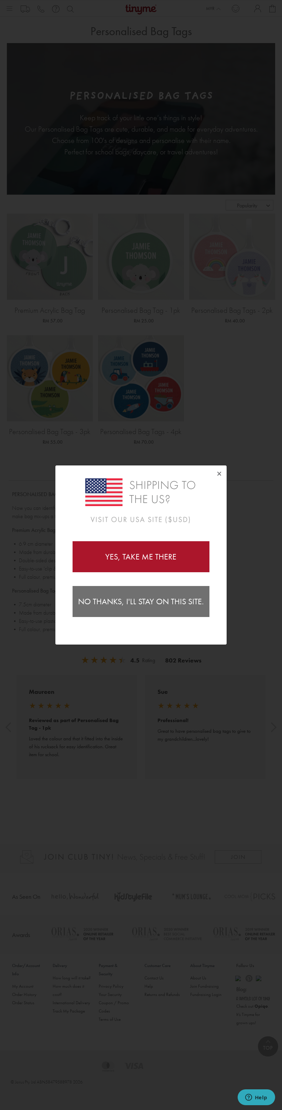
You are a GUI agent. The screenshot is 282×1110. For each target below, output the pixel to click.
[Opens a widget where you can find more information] (256, 1098)
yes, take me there (140, 556)
